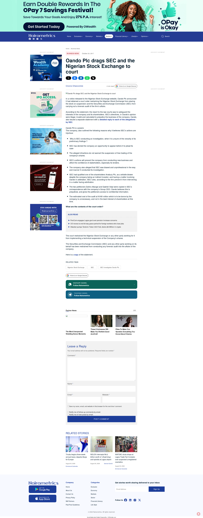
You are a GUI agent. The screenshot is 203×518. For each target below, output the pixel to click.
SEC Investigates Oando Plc (109, 267)
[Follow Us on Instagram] (134, 500)
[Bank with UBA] (46, 178)
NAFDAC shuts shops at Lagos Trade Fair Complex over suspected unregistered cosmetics (125, 458)
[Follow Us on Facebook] (125, 500)
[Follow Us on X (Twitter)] (139, 500)
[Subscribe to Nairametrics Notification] (198, 514)
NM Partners (70, 501)
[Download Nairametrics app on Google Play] (42, 489)
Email (70, 394)
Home (69, 36)
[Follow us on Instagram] (37, 38)
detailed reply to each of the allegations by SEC (100, 121)
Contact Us (69, 494)
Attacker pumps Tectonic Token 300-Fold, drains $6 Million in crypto (95, 227)
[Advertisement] (157, 68)
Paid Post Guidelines (73, 505)
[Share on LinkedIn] (81, 78)
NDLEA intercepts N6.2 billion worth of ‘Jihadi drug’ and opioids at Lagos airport (100, 457)
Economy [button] (89, 36)
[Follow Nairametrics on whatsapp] (46, 217)
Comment (71, 355)
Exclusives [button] (77, 36)
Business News (75, 48)
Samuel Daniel (108, 463)
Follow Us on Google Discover (127, 86)
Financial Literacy (97, 501)
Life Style (94, 505)
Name (70, 383)
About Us (69, 490)
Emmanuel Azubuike (72, 466)
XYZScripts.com (112, 517)
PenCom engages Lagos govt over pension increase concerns (93, 220)
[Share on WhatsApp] (87, 78)
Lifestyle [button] (134, 36)
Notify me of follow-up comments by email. (85, 412)
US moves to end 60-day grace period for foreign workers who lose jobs (97, 223)
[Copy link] (93, 78)
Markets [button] (99, 36)
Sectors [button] (108, 36)
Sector (93, 498)
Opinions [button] (144, 36)
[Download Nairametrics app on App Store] (42, 498)
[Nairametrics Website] (42, 35)
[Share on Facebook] (74, 78)
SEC (92, 267)
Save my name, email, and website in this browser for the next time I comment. (95, 406)
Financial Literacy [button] (121, 36)
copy (76, 254)
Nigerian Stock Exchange (76, 267)
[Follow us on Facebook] (30, 38)
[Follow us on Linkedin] (34, 38)
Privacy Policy (70, 498)
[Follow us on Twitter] (41, 38)
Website (106, 394)
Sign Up (157, 489)
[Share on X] (68, 78)
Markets (93, 494)
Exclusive (94, 487)
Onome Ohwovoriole (74, 85)
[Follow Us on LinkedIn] (130, 500)
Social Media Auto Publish (93, 517)
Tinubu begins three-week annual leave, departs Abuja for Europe (76, 457)
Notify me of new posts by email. (81, 414)
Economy (94, 490)
